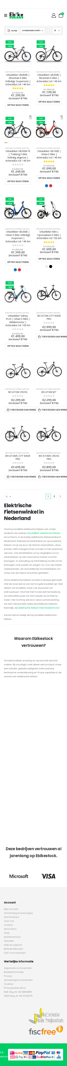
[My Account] (53, 15)
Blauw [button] (46, 185)
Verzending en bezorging (18, 913)
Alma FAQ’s (10, 929)
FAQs (7, 933)
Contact (8, 925)
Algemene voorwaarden (18, 968)
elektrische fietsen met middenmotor (39, 607)
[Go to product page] (49, 294)
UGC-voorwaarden (15, 952)
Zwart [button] (50, 266)
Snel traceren (11, 917)
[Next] (60, 496)
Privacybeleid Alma (15, 988)
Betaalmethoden (13, 948)
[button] (6, 15)
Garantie (9, 941)
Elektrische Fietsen (13, 72)
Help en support (13, 944)
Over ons (9, 921)
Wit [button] (46, 266)
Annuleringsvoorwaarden (18, 980)
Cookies (8, 984)
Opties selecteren (18, 105)
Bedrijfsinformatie (14, 972)
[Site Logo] (16, 15)
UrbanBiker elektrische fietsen (43, 533)
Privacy (8, 976)
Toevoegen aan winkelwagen (27, 409)
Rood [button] (50, 185)
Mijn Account (11, 909)
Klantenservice (12, 937)
